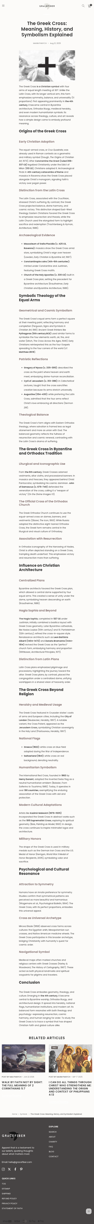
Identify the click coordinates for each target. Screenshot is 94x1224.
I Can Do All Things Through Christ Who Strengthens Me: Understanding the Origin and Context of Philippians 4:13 (70, 1088)
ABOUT (52, 1136)
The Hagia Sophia (28, 618)
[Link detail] (3, 1169)
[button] (89, 1058)
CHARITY (53, 1141)
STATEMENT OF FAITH (12, 1208)
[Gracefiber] (47, 5)
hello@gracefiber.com (17, 1162)
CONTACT (54, 1156)
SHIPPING (6, 1193)
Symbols (47, 14)
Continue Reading (11, 1095)
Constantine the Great (47, 160)
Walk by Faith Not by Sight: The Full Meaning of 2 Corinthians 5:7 (22, 1085)
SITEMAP (6, 1188)
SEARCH (52, 1131)
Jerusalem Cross (28, 727)
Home (14, 1114)
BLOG (51, 1151)
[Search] (83, 5)
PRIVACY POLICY (9, 1203)
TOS (4, 1183)
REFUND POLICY (9, 1198)
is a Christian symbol (48, 86)
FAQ (51, 1146)
